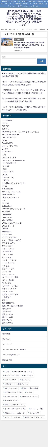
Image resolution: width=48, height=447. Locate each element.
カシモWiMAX (7, 251)
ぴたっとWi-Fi (7, 246)
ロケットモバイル (9, 289)
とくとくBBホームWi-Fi (11, 240)
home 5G (5, 166)
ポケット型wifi (8, 280)
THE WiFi (6, 212)
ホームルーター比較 (10, 277)
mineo (4, 186)
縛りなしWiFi (7, 317)
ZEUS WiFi (6, 231)
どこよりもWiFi (8, 243)
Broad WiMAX (7, 143)
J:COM (4, 174)
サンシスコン (7, 257)
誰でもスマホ (7, 323)
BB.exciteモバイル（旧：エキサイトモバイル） (21, 132)
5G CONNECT (8, 120)
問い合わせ (12, 29)
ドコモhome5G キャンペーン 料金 (15, 409)
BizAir (4, 140)
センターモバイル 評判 (12, 375)
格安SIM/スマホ (8, 303)
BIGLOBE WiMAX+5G (11, 135)
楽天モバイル (7, 314)
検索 (4, 57)
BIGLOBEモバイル (9, 137)
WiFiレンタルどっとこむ (12, 223)
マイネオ (29, 392)
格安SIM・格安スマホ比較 (12, 306)
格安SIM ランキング (11, 396)
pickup (7, 371)
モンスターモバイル (10, 286)
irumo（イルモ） (8, 172)
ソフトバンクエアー (11, 379)
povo (4, 200)
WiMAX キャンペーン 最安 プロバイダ (16, 384)
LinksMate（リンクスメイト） (14, 183)
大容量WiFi (6, 297)
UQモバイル (7, 217)
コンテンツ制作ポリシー (11, 355)
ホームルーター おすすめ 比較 (23, 371)
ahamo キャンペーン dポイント (34, 417)
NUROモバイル (8, 194)
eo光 (4, 154)
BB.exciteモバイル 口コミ (29, 396)
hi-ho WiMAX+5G (9, 163)
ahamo (4, 123)
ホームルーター (8, 274)
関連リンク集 (7, 360)
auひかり (5, 129)
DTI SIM (5, 149)
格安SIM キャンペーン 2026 (13, 392)
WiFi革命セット (8, 226)
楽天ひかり (6, 308)
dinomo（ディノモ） (10, 146)
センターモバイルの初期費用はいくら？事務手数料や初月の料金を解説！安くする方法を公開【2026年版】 (29, 45)
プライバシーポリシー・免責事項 (35, 29)
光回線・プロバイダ (10, 294)
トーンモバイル (8, 263)
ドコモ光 (5, 266)
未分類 (4, 300)
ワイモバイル (7, 291)
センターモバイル (9, 260)
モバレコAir (6, 283)
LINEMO (5, 180)
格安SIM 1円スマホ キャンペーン (15, 404)
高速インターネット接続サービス (15, 413)
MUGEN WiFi (7, 189)
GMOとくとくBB (9, 157)
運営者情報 (4, 29)
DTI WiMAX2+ (7, 152)
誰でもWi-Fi (7, 320)
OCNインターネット (11, 388)
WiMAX (5, 229)
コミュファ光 (7, 254)
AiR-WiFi (5, 126)
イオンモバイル (8, 249)
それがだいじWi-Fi (9, 237)
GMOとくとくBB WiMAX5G (13, 160)
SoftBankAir (6, 206)
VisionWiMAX (7, 220)
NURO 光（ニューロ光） (12, 192)
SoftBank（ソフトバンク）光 (13, 209)
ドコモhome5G (34, 413)
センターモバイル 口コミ (12, 417)
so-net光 (5, 203)
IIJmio (4, 169)
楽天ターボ (6, 311)
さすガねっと (7, 234)
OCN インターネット (10, 197)
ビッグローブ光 (8, 269)
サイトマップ (20, 29)
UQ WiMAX (6, 214)
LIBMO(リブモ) (8, 177)
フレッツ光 (6, 271)
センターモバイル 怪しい (12, 400)
